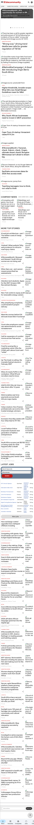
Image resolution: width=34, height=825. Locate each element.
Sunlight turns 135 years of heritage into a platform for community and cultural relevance (11, 712)
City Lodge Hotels (5, 460)
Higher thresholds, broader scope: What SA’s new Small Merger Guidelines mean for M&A (16, 90)
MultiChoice (4, 666)
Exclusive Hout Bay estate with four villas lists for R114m (13, 420)
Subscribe (29, 808)
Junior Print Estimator (6, 494)
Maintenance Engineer (6, 497)
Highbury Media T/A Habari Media (26, 487)
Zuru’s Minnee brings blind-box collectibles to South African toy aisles (13, 609)
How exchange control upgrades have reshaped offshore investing (10, 524)
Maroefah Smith (6, 159)
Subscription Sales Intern (7, 487)
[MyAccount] (32, 2)
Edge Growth (4, 552)
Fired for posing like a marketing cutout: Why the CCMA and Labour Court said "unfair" (12, 349)
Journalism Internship (6, 511)
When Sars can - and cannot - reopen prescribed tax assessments (12, 271)
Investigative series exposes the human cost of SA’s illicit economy (12, 737)
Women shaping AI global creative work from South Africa (11, 674)
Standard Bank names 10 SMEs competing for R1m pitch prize (11, 782)
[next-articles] (32, 202)
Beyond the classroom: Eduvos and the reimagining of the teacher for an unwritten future (12, 596)
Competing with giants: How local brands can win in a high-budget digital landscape (8, 215)
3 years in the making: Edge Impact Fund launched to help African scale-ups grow (12, 547)
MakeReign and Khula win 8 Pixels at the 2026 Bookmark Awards (24, 214)
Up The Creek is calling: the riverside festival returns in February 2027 (11, 362)
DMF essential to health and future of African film (11, 772)
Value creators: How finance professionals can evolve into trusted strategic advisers (12, 409)
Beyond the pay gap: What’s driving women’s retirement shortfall (11, 761)
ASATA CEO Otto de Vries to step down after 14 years (11, 386)
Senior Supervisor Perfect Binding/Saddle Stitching (7, 506)
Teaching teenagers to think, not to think (16, 187)
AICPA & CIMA (13, 413)
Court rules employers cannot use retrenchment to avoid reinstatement (12, 326)
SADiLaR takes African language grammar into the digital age (11, 621)
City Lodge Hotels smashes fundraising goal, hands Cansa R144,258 (12, 456)
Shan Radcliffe (4, 354)
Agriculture (23, 6)
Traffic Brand (5, 209)
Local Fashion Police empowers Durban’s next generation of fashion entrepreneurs (10, 432)
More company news (23, 196)
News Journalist (5, 508)
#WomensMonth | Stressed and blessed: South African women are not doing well (11, 259)
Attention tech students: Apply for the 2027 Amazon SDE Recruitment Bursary (12, 283)
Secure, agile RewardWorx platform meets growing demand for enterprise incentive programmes (11, 686)
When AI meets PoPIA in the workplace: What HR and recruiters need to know (11, 374)
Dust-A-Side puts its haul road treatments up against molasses (12, 559)
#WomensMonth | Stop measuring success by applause (10, 725)
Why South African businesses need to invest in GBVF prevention (16, 116)
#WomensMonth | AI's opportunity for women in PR (14, 11)
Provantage (4, 729)
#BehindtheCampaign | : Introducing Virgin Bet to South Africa (16, 69)
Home (2, 6)
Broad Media (25, 509)
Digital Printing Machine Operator (8, 502)
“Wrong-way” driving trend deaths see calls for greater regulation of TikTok (14, 46)
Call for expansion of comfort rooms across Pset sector (12, 337)
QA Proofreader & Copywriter (7, 499)
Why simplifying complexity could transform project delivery (11, 305)
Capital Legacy (5, 449)
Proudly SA (4, 437)
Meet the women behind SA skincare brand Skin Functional (13, 316)
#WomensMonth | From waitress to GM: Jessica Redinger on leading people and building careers (11, 635)
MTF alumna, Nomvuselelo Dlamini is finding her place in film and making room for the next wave (12, 661)
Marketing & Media (12, 6)
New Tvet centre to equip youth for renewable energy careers (13, 294)
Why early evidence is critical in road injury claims (12, 247)
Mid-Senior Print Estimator (7, 491)
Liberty (12, 528)
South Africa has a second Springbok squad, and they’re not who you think (12, 699)
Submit (31, 196)
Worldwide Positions (26, 483)
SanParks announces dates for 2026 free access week (15, 172)
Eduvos (10, 601)
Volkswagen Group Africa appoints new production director (11, 794)
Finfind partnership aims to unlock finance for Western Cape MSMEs (11, 648)
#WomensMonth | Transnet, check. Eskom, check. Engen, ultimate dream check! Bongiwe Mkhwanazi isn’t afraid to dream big (15, 152)
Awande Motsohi (10, 16)
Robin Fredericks (5, 640)
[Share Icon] (23, 240)
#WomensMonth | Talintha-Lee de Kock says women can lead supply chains (12, 749)
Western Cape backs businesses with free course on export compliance (13, 571)
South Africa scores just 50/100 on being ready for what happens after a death (13, 444)
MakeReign (20, 207)
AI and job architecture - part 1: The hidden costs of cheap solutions (13, 235)
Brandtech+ (4, 678)
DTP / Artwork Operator (6, 483)
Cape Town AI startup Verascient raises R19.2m (16, 133)
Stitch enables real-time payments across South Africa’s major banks (10, 397)
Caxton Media (4, 692)
